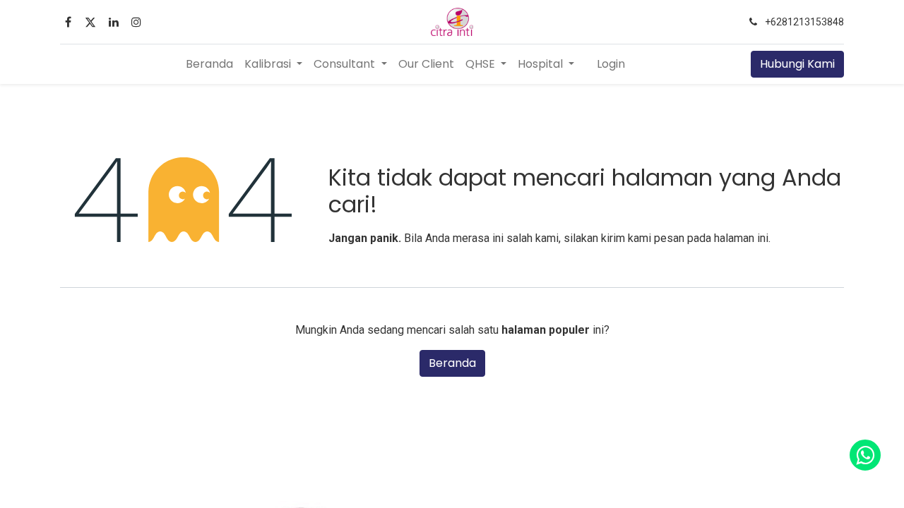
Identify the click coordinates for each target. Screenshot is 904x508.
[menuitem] (209, 64)
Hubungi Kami (797, 64)
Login (611, 64)
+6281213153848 (804, 22)
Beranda (452, 363)
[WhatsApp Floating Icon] (865, 455)
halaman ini (741, 238)
